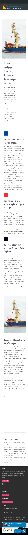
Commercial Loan (7, 502)
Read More (5, 480)
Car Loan (5, 498)
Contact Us (17, 531)
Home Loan (6, 494)
